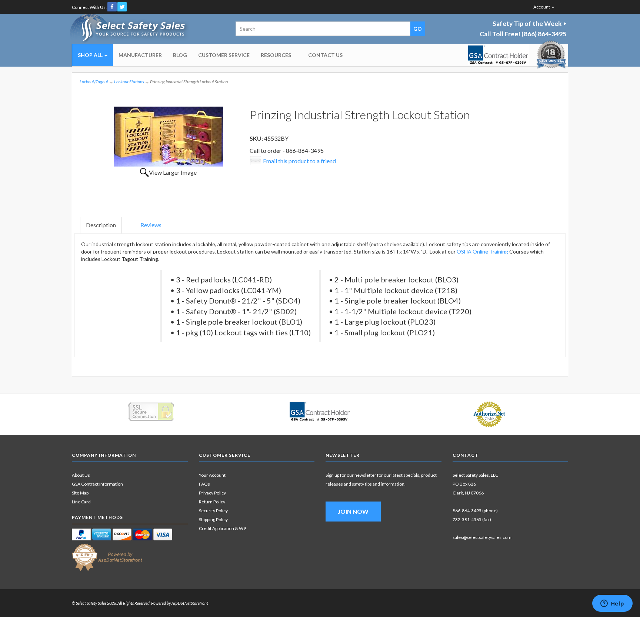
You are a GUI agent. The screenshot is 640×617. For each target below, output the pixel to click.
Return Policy (212, 501)
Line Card (81, 501)
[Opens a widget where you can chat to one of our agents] (612, 604)
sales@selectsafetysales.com (482, 537)
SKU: (257, 138)
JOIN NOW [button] (353, 511)
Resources (276, 55)
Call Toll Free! (523, 34)
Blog (180, 55)
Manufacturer (140, 55)
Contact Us (325, 55)
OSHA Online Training (482, 251)
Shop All (91, 55)
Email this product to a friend (299, 160)
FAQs (204, 484)
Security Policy (213, 510)
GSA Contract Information (97, 484)
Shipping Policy (213, 519)
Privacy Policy (212, 493)
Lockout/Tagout (94, 81)
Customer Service (224, 55)
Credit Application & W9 (222, 528)
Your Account (212, 475)
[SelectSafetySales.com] (130, 29)
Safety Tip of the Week (527, 23)
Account (542, 7)
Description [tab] (101, 224)
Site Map (80, 493)
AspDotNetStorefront (189, 603)
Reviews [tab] (150, 224)
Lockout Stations (129, 81)
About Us (81, 475)
